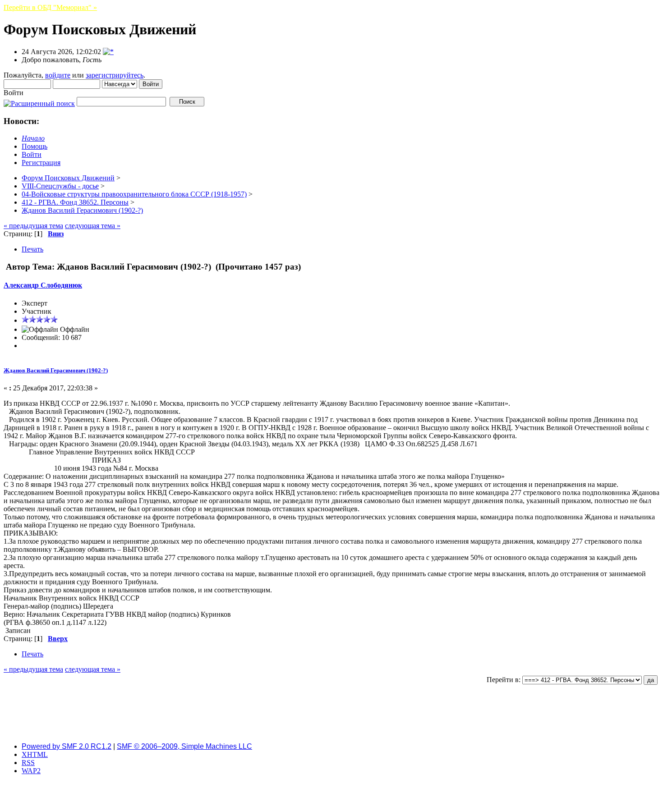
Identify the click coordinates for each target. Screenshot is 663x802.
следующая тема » (92, 225)
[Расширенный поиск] (39, 101)
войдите (57, 75)
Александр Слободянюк (43, 285)
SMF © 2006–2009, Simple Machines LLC (184, 746)
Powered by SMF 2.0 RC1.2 (66, 746)
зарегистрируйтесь (114, 75)
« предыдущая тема (33, 225)
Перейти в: (503, 679)
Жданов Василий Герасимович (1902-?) (56, 370)
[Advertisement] (331, 715)
